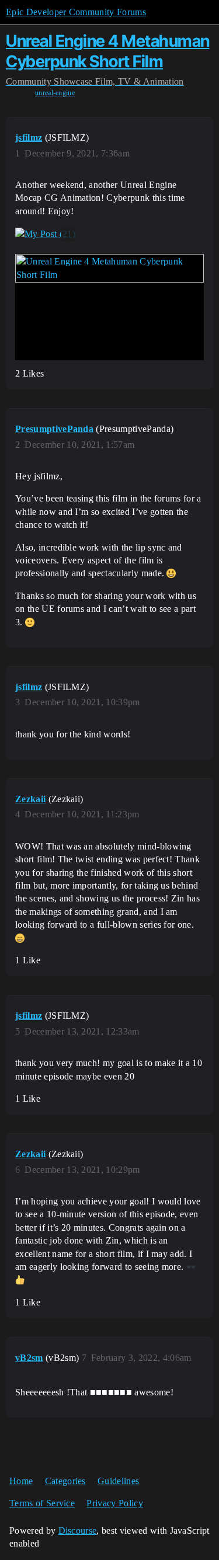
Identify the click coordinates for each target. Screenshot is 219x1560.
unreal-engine (55, 93)
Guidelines (118, 1481)
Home (21, 1481)
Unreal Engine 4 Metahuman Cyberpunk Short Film (108, 51)
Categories (65, 1481)
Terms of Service (42, 1503)
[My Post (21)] (45, 234)
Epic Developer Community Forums (76, 12)
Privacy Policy (114, 1503)
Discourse (77, 1530)
